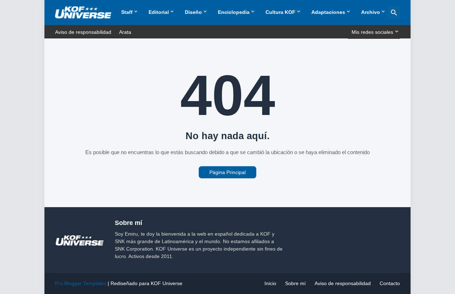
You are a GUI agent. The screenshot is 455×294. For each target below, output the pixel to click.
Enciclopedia (234, 12)
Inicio (270, 283)
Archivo (370, 12)
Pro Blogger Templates (80, 283)
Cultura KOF (280, 12)
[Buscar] (394, 12)
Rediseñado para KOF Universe (146, 283)
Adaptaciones (328, 12)
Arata (125, 32)
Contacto (390, 283)
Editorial (159, 12)
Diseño (193, 12)
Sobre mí (295, 283)
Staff (127, 12)
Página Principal (227, 172)
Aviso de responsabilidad (83, 32)
